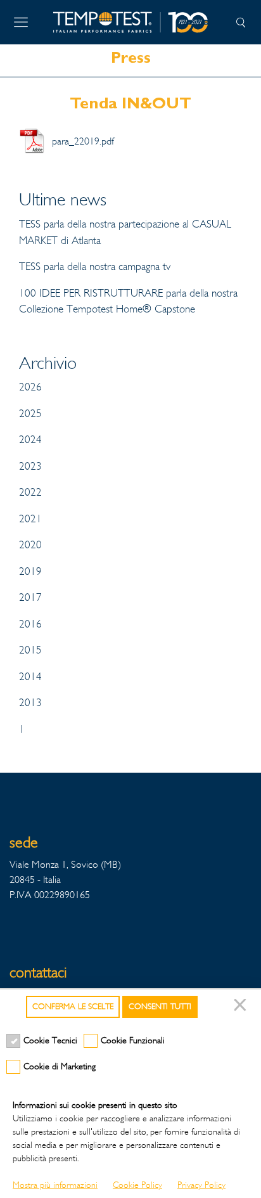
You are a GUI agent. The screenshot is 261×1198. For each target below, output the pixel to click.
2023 (30, 466)
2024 (30, 439)
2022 (30, 492)
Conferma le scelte (72, 1007)
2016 (30, 624)
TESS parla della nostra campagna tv (94, 266)
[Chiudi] (242, 1007)
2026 (30, 387)
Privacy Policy (201, 1185)
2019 (30, 571)
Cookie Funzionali (133, 1040)
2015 (30, 650)
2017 (30, 597)
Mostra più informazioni (55, 1185)
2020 (30, 544)
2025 (30, 413)
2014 (30, 676)
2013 (30, 702)
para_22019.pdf (83, 141)
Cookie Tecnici (50, 1040)
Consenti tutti (160, 1007)
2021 (30, 518)
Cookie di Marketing (59, 1066)
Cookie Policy (137, 1185)
